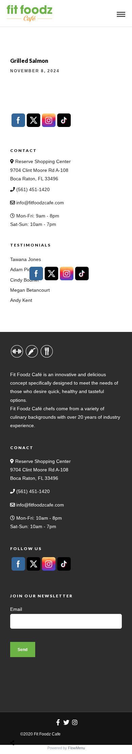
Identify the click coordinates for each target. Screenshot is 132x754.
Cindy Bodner (24, 280)
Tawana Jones (25, 259)
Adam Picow (23, 269)
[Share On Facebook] (18, 727)
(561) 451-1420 (32, 189)
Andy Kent (21, 300)
